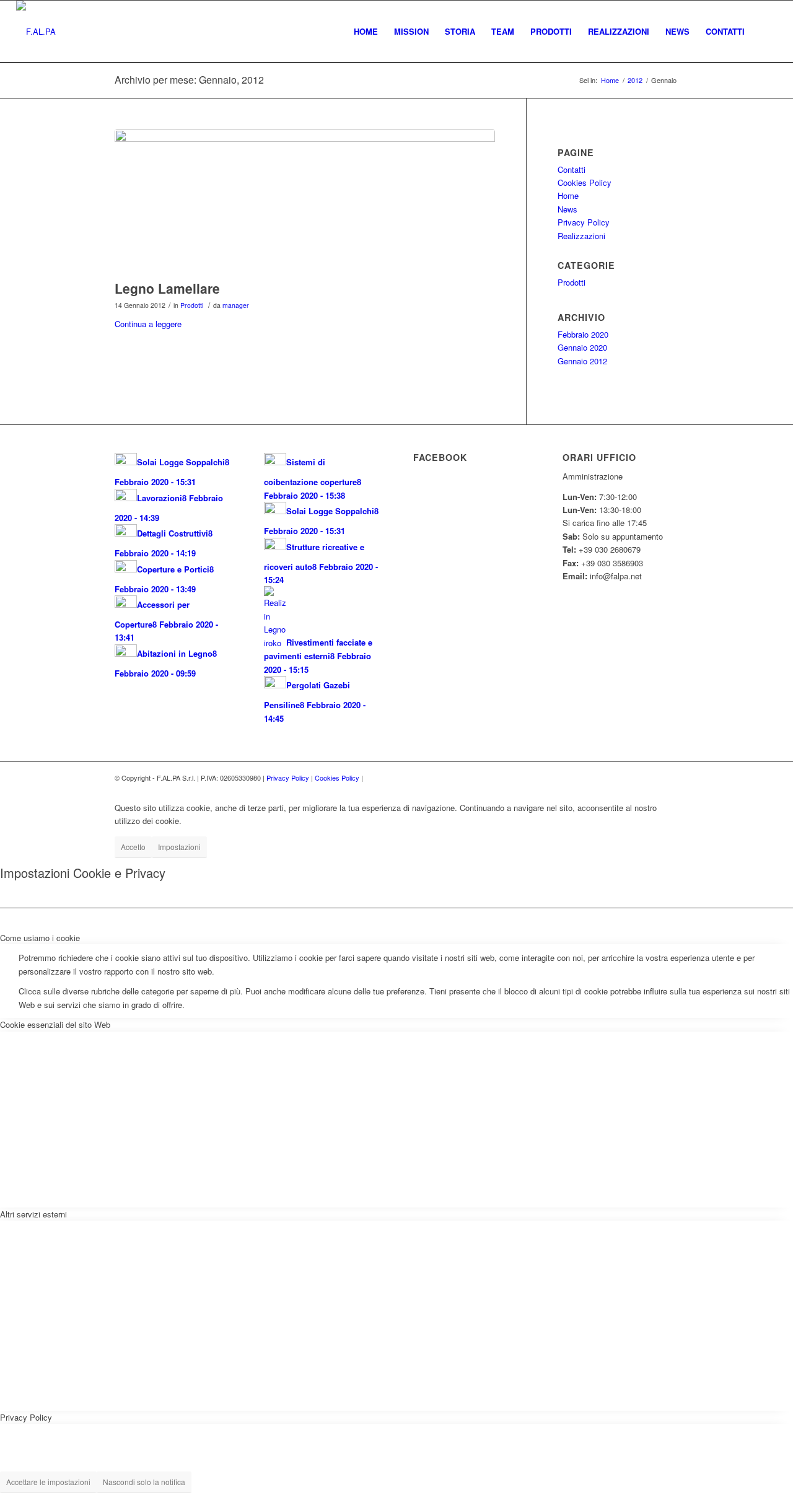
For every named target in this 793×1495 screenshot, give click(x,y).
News (567, 209)
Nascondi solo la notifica (144, 1481)
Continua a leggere (148, 324)
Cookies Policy (584, 182)
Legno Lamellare (167, 288)
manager (235, 305)
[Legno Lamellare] (305, 201)
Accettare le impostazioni (48, 1481)
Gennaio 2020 (582, 347)
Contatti (571, 169)
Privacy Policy (584, 222)
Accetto (133, 846)
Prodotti (191, 305)
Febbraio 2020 (583, 334)
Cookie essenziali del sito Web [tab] (55, 1024)
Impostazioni (179, 846)
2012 (635, 80)
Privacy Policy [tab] (26, 1417)
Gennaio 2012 (582, 361)
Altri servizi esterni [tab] (33, 1214)
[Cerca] (765, 32)
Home (610, 80)
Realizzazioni (581, 236)
